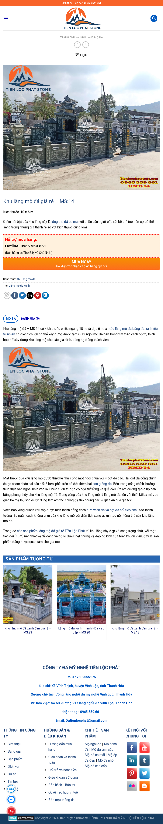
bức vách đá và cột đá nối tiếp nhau (112, 510)
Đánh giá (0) (30, 318)
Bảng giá (14, 751)
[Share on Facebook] (14, 295)
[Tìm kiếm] (153, 18)
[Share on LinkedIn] (45, 295)
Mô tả (11, 318)
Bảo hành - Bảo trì (61, 785)
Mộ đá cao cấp (96, 766)
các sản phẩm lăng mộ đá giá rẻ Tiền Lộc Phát (51, 531)
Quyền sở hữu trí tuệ (63, 792)
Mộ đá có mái (95, 755)
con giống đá (102, 484)
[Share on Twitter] (22, 295)
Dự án (12, 774)
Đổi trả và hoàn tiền (62, 770)
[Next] (159, 604)
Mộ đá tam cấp (102, 750)
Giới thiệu (14, 744)
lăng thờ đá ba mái (65, 222)
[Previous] (3, 604)
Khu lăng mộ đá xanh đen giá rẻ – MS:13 (135, 630)
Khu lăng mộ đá (91, 37)
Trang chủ (67, 37)
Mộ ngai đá (93, 744)
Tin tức (13, 781)
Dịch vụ (13, 767)
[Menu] (6, 18)
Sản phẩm (15, 759)
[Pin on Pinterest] (37, 295)
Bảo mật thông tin (61, 800)
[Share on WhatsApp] (7, 295)
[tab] (10, 319)
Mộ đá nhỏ (106, 760)
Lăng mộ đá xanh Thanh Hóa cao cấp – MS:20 (81, 630)
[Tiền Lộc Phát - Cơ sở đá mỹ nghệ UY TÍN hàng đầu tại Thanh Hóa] (81, 18)
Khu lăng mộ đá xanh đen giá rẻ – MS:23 (28, 630)
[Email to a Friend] (30, 295)
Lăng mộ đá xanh (19, 285)
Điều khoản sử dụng (63, 777)
